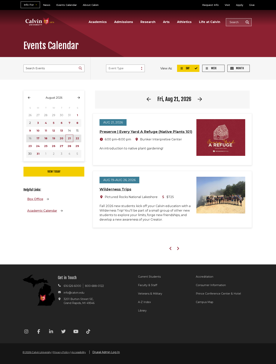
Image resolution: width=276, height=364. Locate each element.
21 (69, 138)
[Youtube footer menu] (76, 332)
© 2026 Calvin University (37, 352)
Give (252, 4)
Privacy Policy (61, 352)
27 (61, 146)
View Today (54, 171)
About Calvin (91, 4)
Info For (29, 4)
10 (37, 130)
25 (46, 146)
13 (61, 130)
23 (30, 146)
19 (53, 138)
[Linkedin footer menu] (51, 332)
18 (45, 138)
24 (38, 146)
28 (69, 146)
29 (77, 146)
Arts (166, 22)
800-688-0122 (94, 286)
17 (37, 138)
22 (77, 138)
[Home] (39, 16)
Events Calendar (66, 4)
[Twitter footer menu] (63, 332)
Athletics (184, 22)
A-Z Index (144, 302)
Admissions (123, 22)
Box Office (35, 199)
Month (239, 68)
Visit (227, 4)
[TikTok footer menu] (88, 332)
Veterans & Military (150, 293)
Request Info (210, 4)
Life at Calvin (209, 22)
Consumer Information (211, 285)
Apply (239, 4)
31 (38, 153)
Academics (98, 22)
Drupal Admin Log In (106, 352)
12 (53, 130)
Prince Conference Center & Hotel (218, 293)
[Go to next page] (78, 98)
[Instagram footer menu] (26, 332)
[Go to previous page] (29, 98)
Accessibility (78, 352)
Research (147, 22)
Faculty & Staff (147, 285)
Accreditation (204, 276)
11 (46, 130)
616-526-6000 (72, 286)
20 (61, 138)
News (46, 4)
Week (213, 68)
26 (53, 146)
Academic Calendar (42, 210)
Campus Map (204, 302)
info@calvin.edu (74, 292)
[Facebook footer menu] (38, 332)
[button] (239, 22)
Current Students (149, 276)
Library (142, 310)
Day (187, 68)
